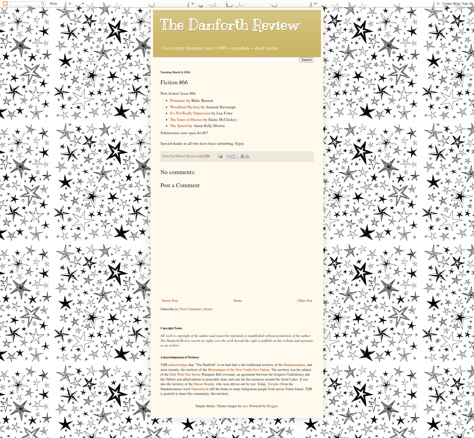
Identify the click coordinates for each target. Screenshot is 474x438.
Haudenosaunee (294, 364)
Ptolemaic (177, 100)
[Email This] (228, 156)
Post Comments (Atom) (196, 309)
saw (244, 405)
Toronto (273, 384)
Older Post (304, 300)
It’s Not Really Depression (190, 112)
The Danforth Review (229, 25)
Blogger (272, 405)
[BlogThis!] (233, 156)
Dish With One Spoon (185, 374)
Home (238, 300)
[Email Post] (220, 156)
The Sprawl (179, 125)
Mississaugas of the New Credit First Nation (238, 369)
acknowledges (178, 364)
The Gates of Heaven (186, 119)
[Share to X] (238, 156)
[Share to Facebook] (242, 156)
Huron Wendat (204, 384)
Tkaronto (197, 388)
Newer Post (170, 300)
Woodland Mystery (185, 106)
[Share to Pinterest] (247, 156)
